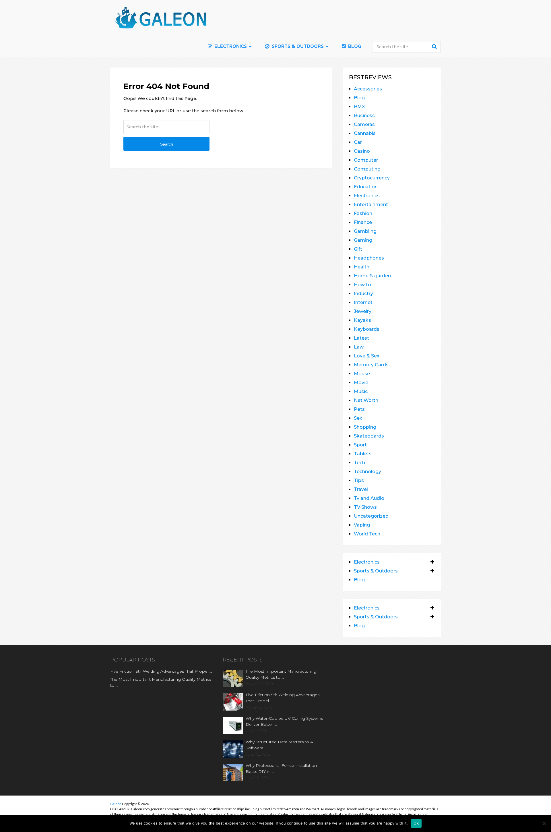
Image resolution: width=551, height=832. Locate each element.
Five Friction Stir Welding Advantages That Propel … (161, 671)
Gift (358, 249)
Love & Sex (366, 356)
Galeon (115, 804)
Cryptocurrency (372, 178)
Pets (359, 409)
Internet (363, 302)
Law (359, 347)
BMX (359, 106)
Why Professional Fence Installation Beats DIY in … (281, 768)
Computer (366, 160)
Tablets (363, 453)
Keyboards (366, 329)
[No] (544, 823)
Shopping (365, 427)
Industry (363, 293)
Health (361, 267)
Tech (359, 462)
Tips (359, 480)
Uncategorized (371, 516)
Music (361, 391)
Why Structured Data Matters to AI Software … (280, 744)
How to (362, 284)
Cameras (364, 124)
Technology (367, 471)
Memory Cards (371, 364)
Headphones (369, 258)
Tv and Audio (369, 498)
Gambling (365, 231)
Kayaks (362, 320)
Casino (362, 151)
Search (435, 46)
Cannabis (365, 133)
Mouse (362, 373)
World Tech (367, 534)
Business (364, 115)
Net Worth (366, 400)
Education (366, 186)
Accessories (368, 89)
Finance (363, 222)
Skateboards (369, 436)
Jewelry (362, 311)
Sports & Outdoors (297, 46)
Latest (361, 338)
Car (358, 142)
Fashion (363, 213)
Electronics (367, 195)
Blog (354, 46)
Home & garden (372, 275)
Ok (416, 823)
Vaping (362, 525)
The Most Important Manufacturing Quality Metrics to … (160, 682)
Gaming (363, 240)
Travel (361, 489)
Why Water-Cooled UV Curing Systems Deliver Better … (284, 721)
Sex (358, 418)
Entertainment (371, 204)
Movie (361, 382)
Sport (360, 445)
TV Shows (365, 507)
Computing (367, 169)
